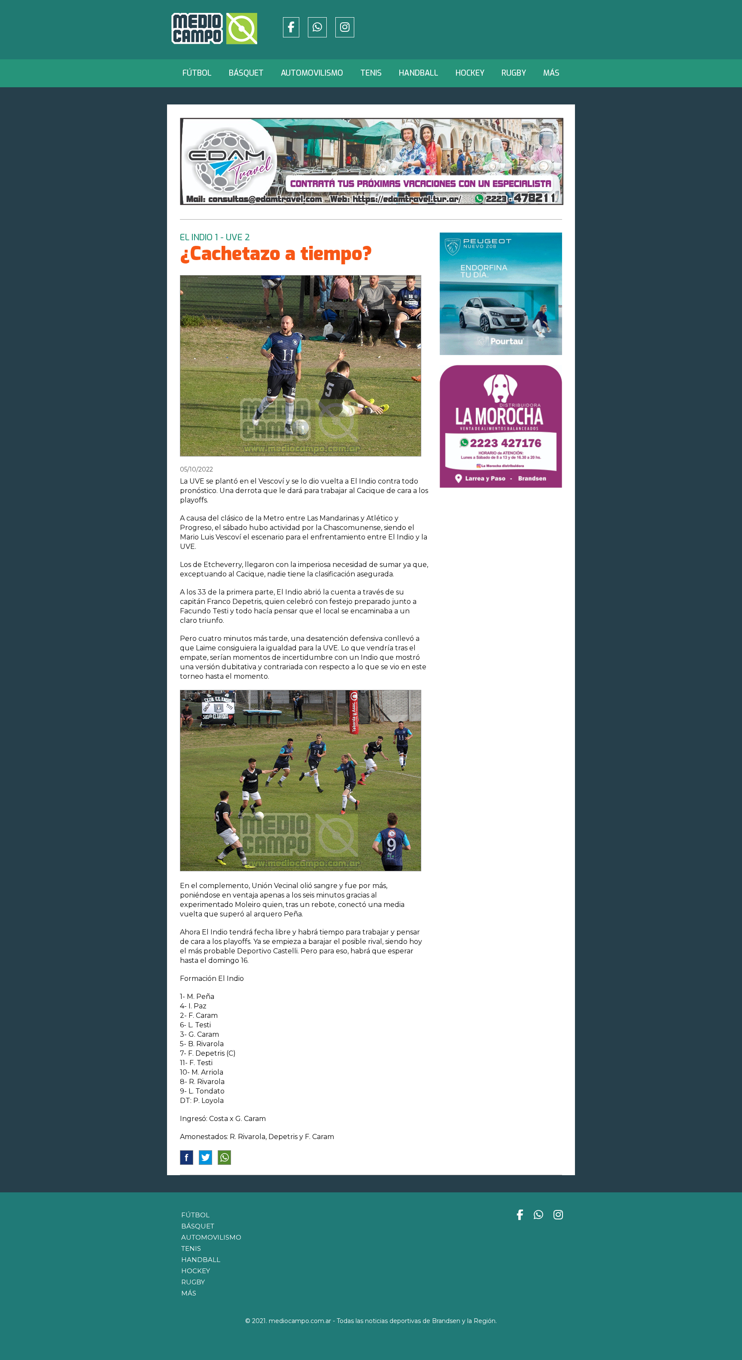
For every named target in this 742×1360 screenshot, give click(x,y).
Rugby (514, 73)
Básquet (246, 73)
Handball (418, 73)
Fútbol (197, 73)
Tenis (371, 73)
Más (551, 73)
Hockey (470, 73)
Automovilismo (312, 73)
